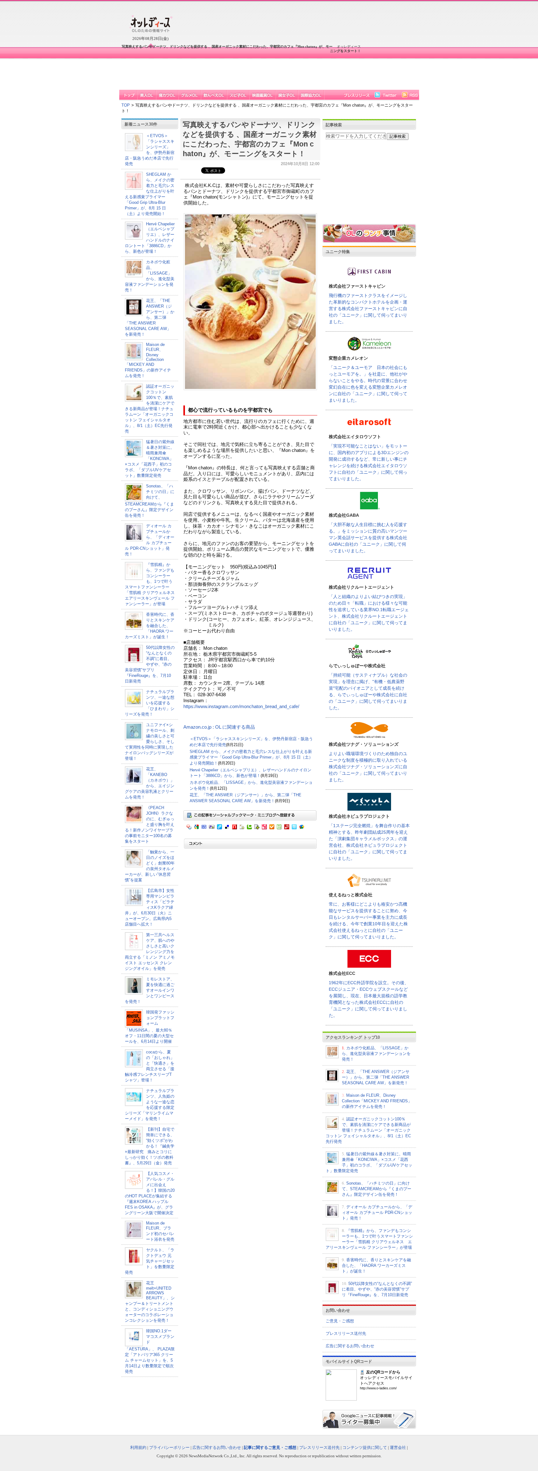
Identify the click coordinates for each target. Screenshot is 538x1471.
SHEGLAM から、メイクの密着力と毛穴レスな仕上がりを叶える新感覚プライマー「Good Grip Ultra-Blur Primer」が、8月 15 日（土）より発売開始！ (251, 757)
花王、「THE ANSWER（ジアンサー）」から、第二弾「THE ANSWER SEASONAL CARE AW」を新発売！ (149, 317)
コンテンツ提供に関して (364, 1447)
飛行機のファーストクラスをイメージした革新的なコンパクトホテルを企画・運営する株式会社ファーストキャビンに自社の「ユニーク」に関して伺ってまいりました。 (368, 308)
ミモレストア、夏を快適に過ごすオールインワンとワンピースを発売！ (149, 990)
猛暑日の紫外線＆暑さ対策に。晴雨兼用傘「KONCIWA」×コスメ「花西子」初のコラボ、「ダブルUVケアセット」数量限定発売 (149, 458)
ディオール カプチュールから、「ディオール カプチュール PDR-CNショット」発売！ (377, 1212)
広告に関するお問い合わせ (350, 1346)
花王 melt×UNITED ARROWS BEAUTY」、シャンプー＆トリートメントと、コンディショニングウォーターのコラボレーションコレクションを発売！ (150, 1302)
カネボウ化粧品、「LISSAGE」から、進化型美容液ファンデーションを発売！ (376, 1053)
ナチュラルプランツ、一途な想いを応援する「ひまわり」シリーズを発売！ (149, 702)
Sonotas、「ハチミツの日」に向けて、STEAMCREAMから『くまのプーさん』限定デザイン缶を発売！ (376, 1189)
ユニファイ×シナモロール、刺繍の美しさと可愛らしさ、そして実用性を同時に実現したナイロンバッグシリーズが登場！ (149, 741)
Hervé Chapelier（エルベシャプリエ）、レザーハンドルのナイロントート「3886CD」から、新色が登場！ (150, 238)
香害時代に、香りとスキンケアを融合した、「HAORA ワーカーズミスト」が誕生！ (149, 625)
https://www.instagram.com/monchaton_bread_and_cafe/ (241, 706)
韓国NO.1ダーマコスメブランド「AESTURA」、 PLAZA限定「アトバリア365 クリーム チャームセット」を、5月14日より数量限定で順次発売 (150, 1351)
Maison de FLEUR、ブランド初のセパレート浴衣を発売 (160, 1231)
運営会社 (398, 1447)
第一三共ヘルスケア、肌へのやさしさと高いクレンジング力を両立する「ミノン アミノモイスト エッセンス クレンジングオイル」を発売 (150, 951)
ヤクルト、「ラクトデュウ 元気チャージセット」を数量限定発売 (149, 1261)
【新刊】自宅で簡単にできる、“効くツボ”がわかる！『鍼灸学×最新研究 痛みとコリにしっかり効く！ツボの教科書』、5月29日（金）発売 (149, 1146)
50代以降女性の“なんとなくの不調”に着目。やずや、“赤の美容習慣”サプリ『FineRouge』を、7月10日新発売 (150, 664)
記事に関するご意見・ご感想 (270, 1447)
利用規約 (138, 1447)
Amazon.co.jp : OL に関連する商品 (219, 727)
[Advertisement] (240, 71)
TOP (125, 105)
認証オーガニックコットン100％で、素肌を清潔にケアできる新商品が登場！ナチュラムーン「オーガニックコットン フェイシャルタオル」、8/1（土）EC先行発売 (149, 409)
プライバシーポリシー (169, 1447)
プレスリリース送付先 (346, 1333)
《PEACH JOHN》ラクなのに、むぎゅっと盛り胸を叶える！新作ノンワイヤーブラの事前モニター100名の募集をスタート (149, 824)
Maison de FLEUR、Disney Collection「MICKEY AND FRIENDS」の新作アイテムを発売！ (148, 360)
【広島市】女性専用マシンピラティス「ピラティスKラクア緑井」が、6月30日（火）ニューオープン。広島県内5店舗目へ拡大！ (149, 907)
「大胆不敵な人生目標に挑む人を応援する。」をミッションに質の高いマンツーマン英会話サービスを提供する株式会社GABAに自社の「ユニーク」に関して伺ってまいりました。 (368, 537)
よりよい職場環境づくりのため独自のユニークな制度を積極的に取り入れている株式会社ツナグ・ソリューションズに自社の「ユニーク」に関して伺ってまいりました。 (368, 766)
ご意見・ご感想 (340, 1321)
